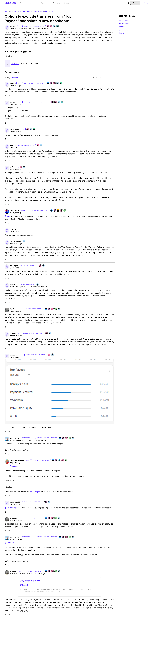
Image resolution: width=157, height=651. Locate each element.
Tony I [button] (12, 284)
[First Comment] (54, 26)
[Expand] (59, 595)
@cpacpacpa (15, 466)
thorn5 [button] (13, 83)
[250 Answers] (64, 211)
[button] (7, 27)
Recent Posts (124, 23)
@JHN (7, 216)
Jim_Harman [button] (15, 438)
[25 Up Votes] (57, 26)
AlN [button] (11, 145)
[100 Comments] (57, 83)
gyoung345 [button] (14, 129)
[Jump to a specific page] (112, 77)
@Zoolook (9, 543)
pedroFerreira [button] (15, 241)
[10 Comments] (31, 129)
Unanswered (135, 30)
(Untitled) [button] (9, 56)
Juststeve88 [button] (15, 502)
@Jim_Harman (11, 508)
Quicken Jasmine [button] (17, 460)
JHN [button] (11, 167)
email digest (35, 492)
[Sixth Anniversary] (61, 211)
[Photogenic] (48, 83)
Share (7, 47)
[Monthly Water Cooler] (59, 460)
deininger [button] (14, 266)
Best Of (121, 33)
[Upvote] (7, 62)
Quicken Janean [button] (40, 28)
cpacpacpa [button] (14, 355)
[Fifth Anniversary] (21, 167)
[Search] (128, 3)
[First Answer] (55, 309)
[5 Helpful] (61, 83)
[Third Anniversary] (51, 26)
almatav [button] (13, 26)
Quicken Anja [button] (39, 287)
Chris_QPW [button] (14, 210)
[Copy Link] (47, 29)
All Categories (124, 20)
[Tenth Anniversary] (54, 83)
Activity (121, 27)
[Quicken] (10, 3)
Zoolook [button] (13, 309)
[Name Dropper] (48, 26)
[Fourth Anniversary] (40, 266)
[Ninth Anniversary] (27, 129)
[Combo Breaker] (58, 211)
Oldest (14, 78)
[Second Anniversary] (46, 333)
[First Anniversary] (38, 145)
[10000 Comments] (73, 438)
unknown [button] (14, 229)
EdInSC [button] (13, 333)
